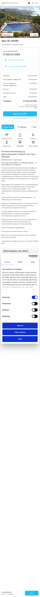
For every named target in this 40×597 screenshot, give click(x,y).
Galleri (35, 35)
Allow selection (20, 332)
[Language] (29, 3)
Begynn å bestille (20, 114)
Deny (20, 339)
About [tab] (33, 262)
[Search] (33, 3)
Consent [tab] (7, 262)
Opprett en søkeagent (20, 118)
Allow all (20, 325)
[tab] (8, 127)
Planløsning (6, 35)
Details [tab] (20, 262)
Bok (31, 593)
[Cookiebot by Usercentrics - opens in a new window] (29, 256)
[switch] (35, 303)
